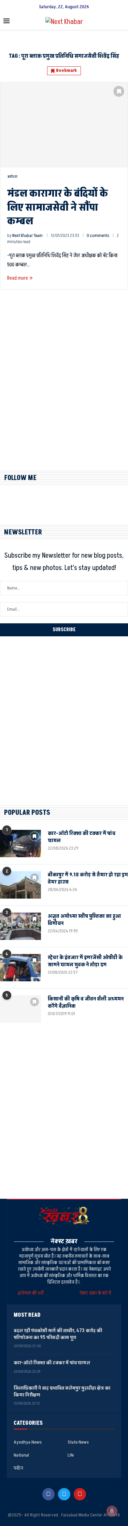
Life (71, 1455)
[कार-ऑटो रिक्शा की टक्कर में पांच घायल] (20, 843)
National (21, 1455)
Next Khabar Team (27, 236)
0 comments (98, 236)
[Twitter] (64, 1494)
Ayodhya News (28, 1442)
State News (78, 1442)
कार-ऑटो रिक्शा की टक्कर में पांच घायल (81, 837)
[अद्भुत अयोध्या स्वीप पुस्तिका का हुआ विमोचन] (20, 926)
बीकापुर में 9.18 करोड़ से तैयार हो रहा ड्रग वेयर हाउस (88, 878)
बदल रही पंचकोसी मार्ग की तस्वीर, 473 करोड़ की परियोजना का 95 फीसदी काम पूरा (58, 1334)
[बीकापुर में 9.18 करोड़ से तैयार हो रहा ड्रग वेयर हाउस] (20, 885)
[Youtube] (80, 1494)
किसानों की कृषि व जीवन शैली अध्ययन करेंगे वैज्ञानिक (86, 1002)
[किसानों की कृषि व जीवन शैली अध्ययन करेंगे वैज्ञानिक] (20, 1009)
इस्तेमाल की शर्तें (32, 1293)
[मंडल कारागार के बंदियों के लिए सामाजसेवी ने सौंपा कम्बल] (64, 125)
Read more (17, 278)
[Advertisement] (64, 386)
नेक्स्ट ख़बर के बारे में (95, 1293)
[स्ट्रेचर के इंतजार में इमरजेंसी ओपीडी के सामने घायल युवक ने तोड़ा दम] (20, 967)
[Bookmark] (119, 91)
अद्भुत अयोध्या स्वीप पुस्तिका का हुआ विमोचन (84, 920)
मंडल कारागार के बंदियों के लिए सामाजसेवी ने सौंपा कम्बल (57, 207)
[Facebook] (48, 1494)
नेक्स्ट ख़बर (64, 1241)
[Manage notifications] (111, 1510)
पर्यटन (18, 1468)
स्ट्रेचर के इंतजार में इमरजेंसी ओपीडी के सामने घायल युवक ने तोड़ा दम (85, 961)
